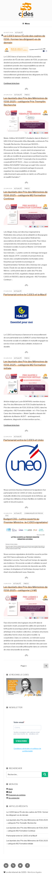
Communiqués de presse (33, 513)
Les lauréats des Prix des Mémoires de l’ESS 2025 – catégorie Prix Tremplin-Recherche (25, 101)
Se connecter (13, 798)
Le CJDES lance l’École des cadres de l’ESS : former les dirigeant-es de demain (24, 39)
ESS (7, 515)
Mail (10, 792)
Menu (27, 24)
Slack (10, 789)
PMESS (27, 95)
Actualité (19, 32)
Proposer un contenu (17, 795)
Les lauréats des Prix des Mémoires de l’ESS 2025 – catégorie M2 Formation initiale (25, 365)
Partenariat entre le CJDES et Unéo (23, 440)
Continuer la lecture (11, 83)
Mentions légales (35, 872)
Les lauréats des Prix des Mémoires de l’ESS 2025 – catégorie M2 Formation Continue (25, 195)
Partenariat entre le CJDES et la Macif (25, 294)
